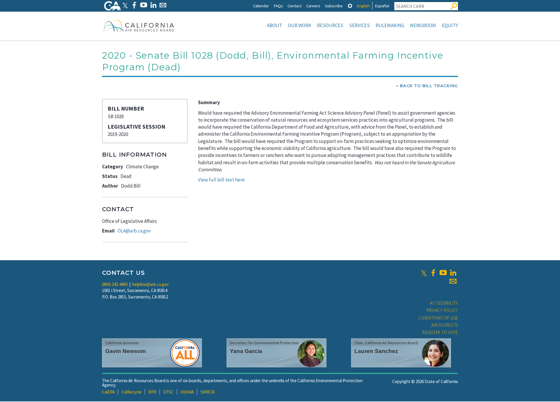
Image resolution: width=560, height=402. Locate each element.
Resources (330, 25)
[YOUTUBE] (143, 5)
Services (359, 25)
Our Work (299, 25)
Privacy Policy (442, 310)
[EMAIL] (163, 5)
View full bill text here (221, 179)
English (363, 5)
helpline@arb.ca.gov (150, 284)
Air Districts (444, 325)
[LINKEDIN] (153, 5)
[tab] (350, 5)
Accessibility (444, 303)
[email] (453, 281)
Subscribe (334, 5)
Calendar (261, 5)
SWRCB (208, 392)
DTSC (168, 392)
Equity (450, 25)
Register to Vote (440, 332)
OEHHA (187, 392)
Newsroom (423, 25)
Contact (295, 5)
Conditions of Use (438, 318)
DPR (152, 392)
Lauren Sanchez (376, 351)
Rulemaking (390, 25)
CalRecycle (131, 392)
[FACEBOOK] (134, 5)
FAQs (278, 5)
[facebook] (433, 273)
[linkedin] (453, 273)
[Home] (138, 25)
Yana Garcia (246, 351)
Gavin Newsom (125, 351)
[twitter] (424, 273)
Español (382, 5)
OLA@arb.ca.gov (134, 231)
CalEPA (108, 392)
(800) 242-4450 (114, 284)
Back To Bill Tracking (429, 85)
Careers (313, 5)
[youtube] (443, 273)
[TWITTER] (125, 5)
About (274, 25)
